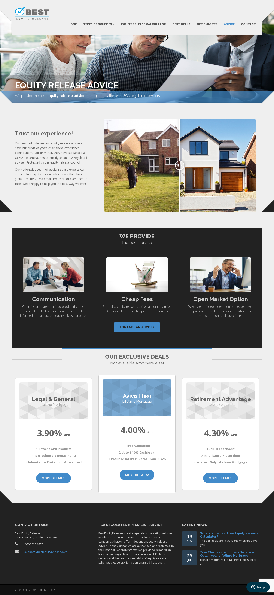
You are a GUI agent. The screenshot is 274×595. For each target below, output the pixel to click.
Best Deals (181, 24)
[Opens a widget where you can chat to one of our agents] (258, 587)
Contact (248, 24)
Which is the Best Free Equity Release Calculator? (229, 534)
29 (189, 557)
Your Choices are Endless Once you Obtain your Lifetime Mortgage (227, 553)
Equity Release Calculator (143, 24)
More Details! (54, 478)
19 (189, 538)
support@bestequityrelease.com (45, 552)
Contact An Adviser (137, 327)
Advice (229, 24)
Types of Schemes (98, 24)
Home (72, 24)
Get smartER (207, 24)
